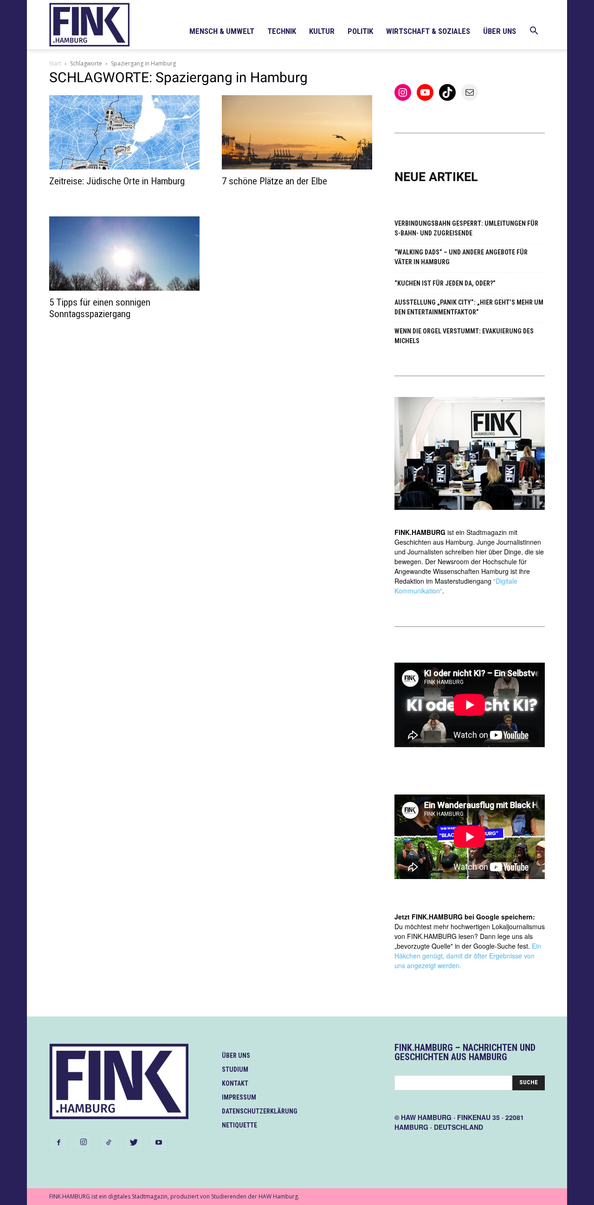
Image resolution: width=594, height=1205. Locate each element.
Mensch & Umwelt (221, 31)
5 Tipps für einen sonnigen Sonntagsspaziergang (99, 308)
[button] (534, 31)
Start (55, 63)
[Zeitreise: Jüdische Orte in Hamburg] (124, 132)
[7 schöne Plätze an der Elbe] (297, 132)
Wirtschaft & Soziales (428, 31)
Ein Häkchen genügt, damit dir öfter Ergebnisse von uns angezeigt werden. (467, 955)
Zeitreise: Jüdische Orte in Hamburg (117, 181)
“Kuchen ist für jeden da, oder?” (445, 283)
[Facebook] (58, 1142)
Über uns (499, 31)
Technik (281, 31)
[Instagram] (83, 1142)
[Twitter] (133, 1142)
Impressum (239, 1097)
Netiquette (239, 1125)
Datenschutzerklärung (259, 1111)
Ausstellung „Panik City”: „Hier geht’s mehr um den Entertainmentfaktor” (468, 307)
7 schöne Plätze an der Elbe (274, 181)
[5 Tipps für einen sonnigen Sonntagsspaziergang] (124, 253)
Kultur (322, 31)
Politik (360, 31)
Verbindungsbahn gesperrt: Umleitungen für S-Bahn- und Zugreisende (466, 228)
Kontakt (235, 1083)
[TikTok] (108, 1142)
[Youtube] (158, 1142)
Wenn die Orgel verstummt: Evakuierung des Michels (464, 336)
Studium (235, 1069)
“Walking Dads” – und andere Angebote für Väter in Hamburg (461, 257)
